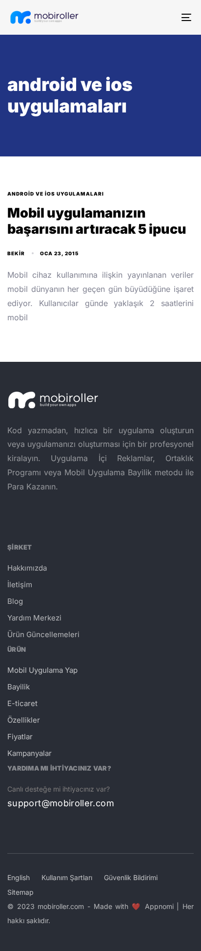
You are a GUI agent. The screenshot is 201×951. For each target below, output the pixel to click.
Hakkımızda (27, 568)
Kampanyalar (29, 753)
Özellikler (23, 720)
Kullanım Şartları (66, 877)
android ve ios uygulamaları (55, 194)
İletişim (19, 584)
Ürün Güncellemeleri (43, 634)
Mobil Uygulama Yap (42, 670)
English (18, 877)
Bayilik (18, 686)
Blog (15, 601)
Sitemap (20, 892)
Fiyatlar (20, 736)
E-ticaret (22, 703)
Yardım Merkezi (34, 617)
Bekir (16, 253)
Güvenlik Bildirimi (131, 877)
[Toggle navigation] (161, 17)
